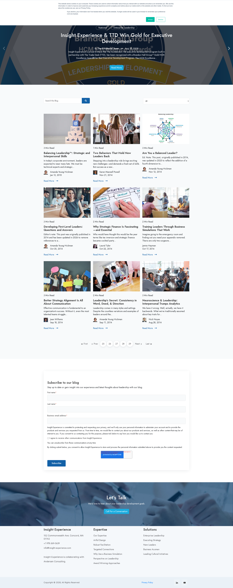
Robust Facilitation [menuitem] (101, 544)
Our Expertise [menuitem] (100, 535)
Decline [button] (160, 19)
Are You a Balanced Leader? (159, 153)
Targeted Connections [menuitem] (103, 549)
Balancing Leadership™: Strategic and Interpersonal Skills (67, 154)
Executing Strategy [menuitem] (152, 540)
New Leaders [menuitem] (149, 544)
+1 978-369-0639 (52, 543)
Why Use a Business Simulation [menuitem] (107, 554)
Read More (117, 68)
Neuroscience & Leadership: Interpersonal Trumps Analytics (161, 302)
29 (130, 343)
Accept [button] (150, 19)
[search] (86, 100)
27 (116, 343)
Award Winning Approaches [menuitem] (106, 563)
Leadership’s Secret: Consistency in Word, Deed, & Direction (115, 302)
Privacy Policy (147, 582)
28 (123, 343)
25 (103, 343)
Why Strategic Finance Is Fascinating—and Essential (115, 228)
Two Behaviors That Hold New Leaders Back (112, 154)
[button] (111, 81)
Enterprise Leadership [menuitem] (153, 535)
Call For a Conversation (117, 512)
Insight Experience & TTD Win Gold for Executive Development (116, 38)
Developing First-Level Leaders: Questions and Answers (63, 228)
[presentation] (4, 49)
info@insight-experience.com (57, 548)
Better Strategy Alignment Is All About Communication (63, 302)
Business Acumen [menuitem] (151, 549)
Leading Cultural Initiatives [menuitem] (155, 554)
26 (110, 343)
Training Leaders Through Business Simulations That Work (163, 228)
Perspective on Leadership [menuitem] (106, 558)
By (107, 48)
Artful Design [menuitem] (99, 540)
